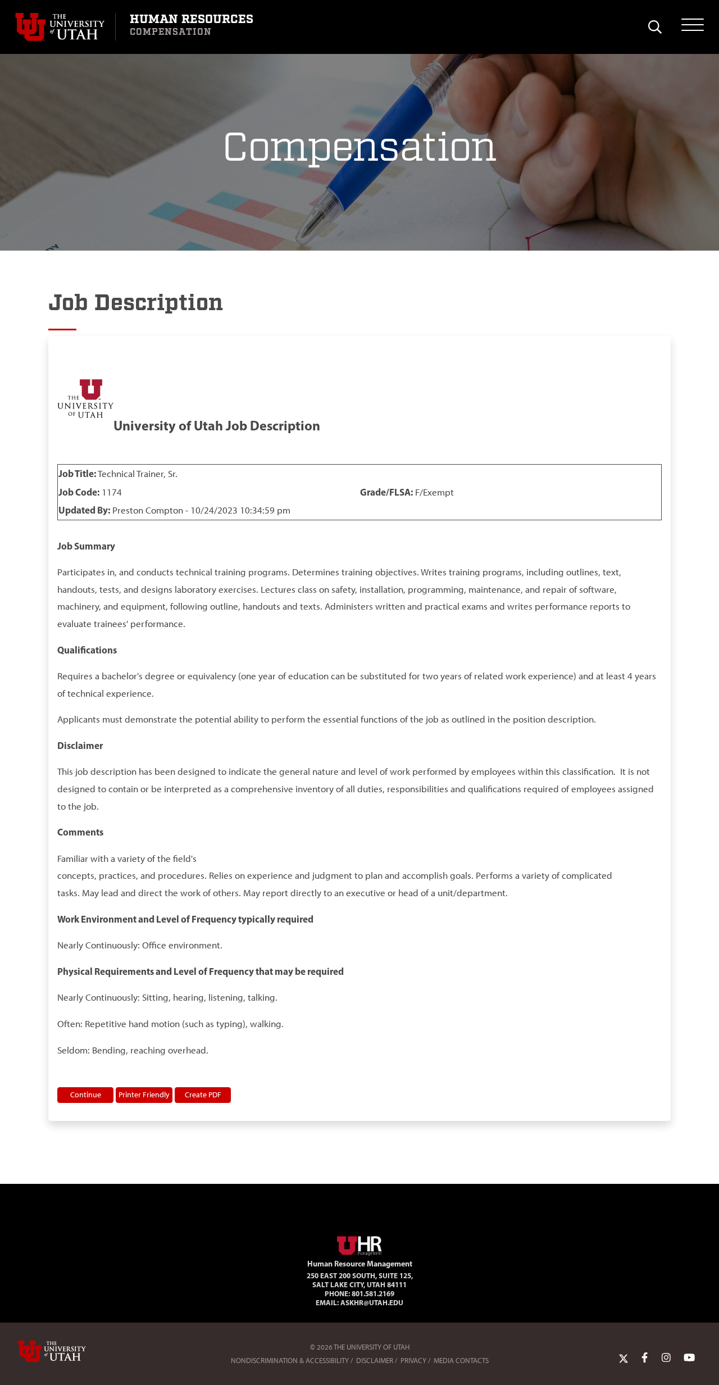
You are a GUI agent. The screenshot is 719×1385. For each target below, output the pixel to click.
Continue (85, 1094)
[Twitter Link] (623, 1358)
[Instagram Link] (666, 1358)
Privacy (413, 1360)
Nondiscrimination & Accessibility (290, 1360)
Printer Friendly (144, 1094)
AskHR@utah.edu (371, 1302)
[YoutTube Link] (689, 1358)
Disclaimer (374, 1360)
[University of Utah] (68, 1351)
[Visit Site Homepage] (359, 1243)
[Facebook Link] (644, 1358)
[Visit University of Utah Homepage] (65, 27)
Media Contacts (461, 1360)
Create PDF (203, 1094)
